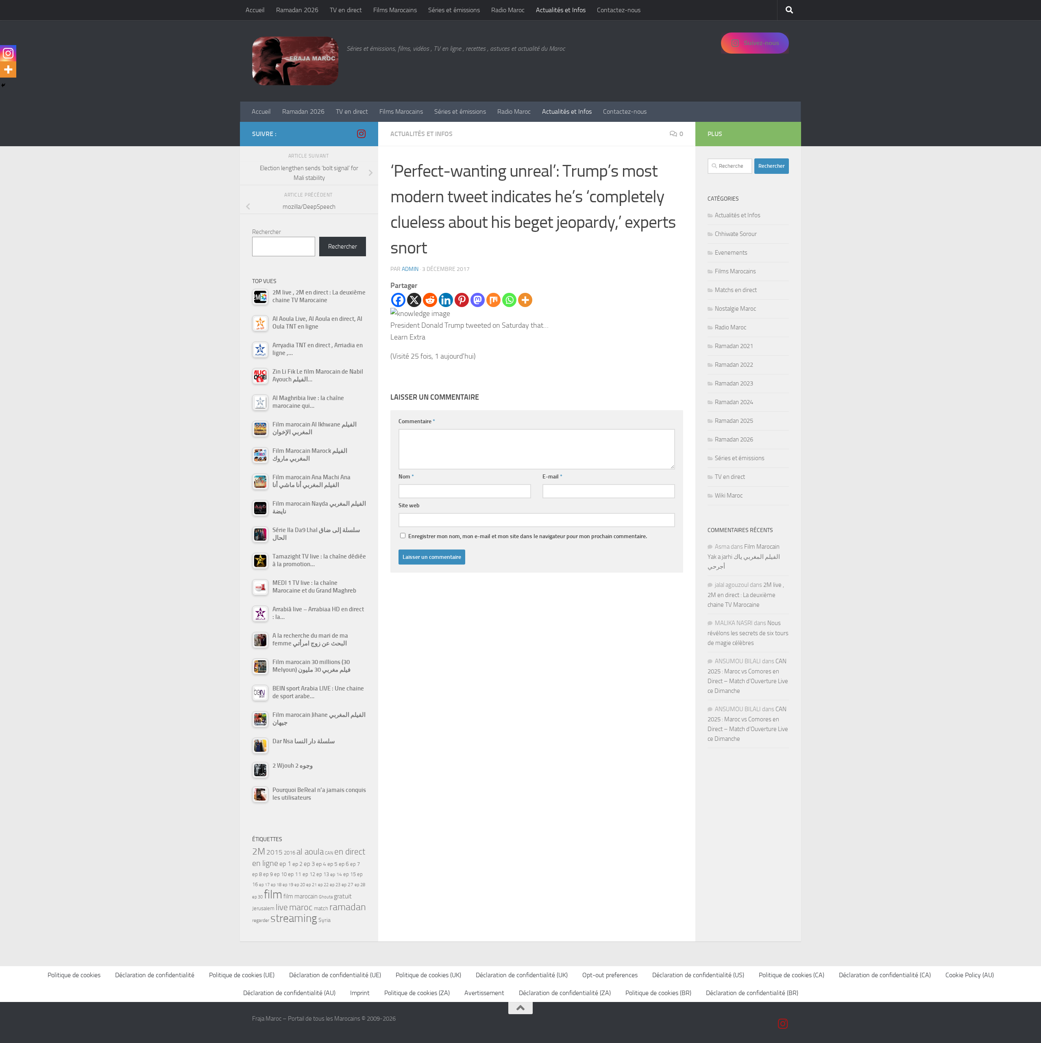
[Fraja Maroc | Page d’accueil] (295, 61)
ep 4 (321, 864)
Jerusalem (263, 908)
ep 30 (257, 897)
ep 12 (309, 874)
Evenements (731, 252)
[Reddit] (430, 300)
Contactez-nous (618, 10)
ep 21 (311, 884)
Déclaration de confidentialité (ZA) (565, 993)
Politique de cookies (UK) (428, 975)
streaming (293, 918)
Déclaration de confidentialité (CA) (885, 975)
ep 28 (360, 884)
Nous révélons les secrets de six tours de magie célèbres (748, 633)
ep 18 (276, 884)
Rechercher (266, 232)
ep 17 (264, 884)
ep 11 (294, 874)
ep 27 (347, 884)
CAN (329, 853)
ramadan (347, 907)
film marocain (300, 896)
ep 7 (355, 864)
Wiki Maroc (729, 495)
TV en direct (346, 10)
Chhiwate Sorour (736, 234)
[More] (525, 300)
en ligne (265, 863)
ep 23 (335, 884)
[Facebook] (398, 300)
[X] (414, 300)
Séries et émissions (454, 10)
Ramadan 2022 (734, 364)
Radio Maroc (508, 10)
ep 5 (332, 864)
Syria (324, 920)
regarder (260, 920)
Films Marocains (395, 10)
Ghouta (326, 897)
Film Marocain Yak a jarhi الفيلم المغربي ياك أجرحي (744, 556)
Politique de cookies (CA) (791, 975)
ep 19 (288, 884)
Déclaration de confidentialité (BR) (752, 993)
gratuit (343, 896)
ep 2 (297, 864)
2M (258, 851)
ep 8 (257, 874)
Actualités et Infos (561, 10)
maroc (301, 907)
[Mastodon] (477, 300)
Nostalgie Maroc (735, 308)
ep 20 (299, 884)
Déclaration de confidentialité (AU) (289, 993)
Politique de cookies (74, 975)
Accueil (255, 10)
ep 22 (323, 884)
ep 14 (336, 874)
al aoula (310, 852)
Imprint (360, 993)
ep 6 (344, 864)
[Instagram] (8, 53)
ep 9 (268, 874)
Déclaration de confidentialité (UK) (522, 975)
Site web (409, 505)
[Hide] (3, 85)
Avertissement (484, 993)
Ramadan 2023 (734, 383)
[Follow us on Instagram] (361, 133)
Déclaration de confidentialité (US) (698, 975)
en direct (349, 852)
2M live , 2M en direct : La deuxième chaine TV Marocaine (746, 594)
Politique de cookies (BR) (658, 993)
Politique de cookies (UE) (241, 975)
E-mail (552, 476)
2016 (289, 853)
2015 (274, 852)
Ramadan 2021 (734, 346)
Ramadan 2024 (734, 402)
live (282, 907)
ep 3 (309, 864)
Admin (410, 269)
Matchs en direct (736, 290)
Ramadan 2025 (734, 420)
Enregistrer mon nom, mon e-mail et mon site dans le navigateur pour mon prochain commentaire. (527, 536)
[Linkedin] (446, 300)
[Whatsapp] (509, 300)
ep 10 (280, 874)
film (273, 894)
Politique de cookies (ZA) (417, 993)
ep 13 (322, 874)
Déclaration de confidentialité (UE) (335, 975)
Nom (406, 476)
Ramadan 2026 (297, 10)
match (321, 908)
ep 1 (285, 864)
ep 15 (349, 874)
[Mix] (493, 300)
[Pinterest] (462, 300)
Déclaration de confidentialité (154, 975)
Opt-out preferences (610, 975)
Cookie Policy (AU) (969, 975)
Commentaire (417, 421)
